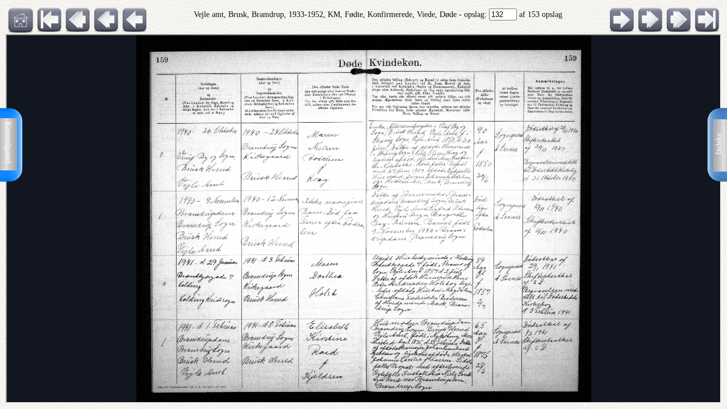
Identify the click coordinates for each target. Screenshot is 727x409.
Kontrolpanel (8, 143)
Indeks (719, 144)
